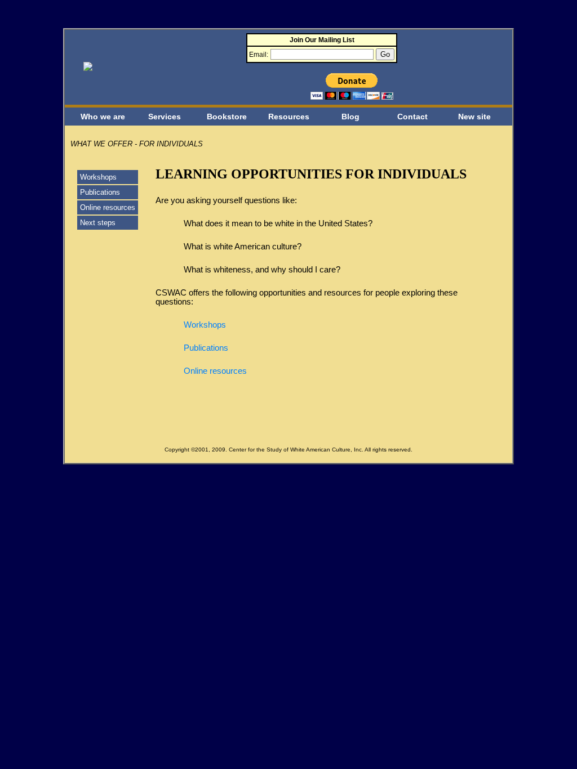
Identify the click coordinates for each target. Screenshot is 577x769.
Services (164, 116)
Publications (100, 192)
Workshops (98, 177)
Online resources (107, 207)
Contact (412, 116)
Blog (350, 116)
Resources (288, 116)
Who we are (103, 116)
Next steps (98, 222)
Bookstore (227, 116)
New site (474, 116)
